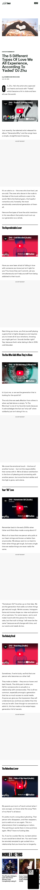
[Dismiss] (36, 871)
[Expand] (30, 871)
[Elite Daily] (6, 3)
